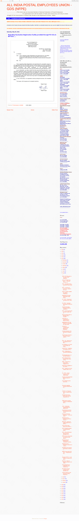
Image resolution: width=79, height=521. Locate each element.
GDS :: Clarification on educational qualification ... (67, 352)
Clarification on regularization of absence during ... (66, 319)
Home (9, 18)
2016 (62, 491)
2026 (62, 249)
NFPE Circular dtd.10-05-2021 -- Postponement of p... (67, 452)
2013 (62, 497)
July (63, 269)
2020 (62, 484)
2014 (62, 495)
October (64, 263)
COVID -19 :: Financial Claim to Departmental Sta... (66, 392)
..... (62, 274)
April (63, 476)
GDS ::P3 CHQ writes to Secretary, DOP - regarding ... (66, 277)
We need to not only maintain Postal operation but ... (66, 469)
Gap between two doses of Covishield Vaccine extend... (66, 411)
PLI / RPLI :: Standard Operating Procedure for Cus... (67, 304)
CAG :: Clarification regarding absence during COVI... (66, 407)
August (63, 267)
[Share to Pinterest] (30, 105)
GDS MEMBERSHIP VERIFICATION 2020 (18, 18)
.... (62, 338)
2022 (62, 256)
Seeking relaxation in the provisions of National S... (66, 332)
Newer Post (10, 110)
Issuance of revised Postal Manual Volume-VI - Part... (67, 377)
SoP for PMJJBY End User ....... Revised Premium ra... (66, 281)
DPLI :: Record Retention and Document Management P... (67, 433)
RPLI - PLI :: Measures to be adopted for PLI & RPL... (67, 341)
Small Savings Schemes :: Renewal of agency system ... (67, 336)
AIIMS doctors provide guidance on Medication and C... (67, 401)
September (64, 265)
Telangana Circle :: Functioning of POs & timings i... (66, 418)
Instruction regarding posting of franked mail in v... (67, 386)
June (63, 271)
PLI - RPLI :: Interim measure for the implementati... (66, 374)
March (63, 478)
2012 (62, 499)
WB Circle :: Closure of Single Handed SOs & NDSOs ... (66, 422)
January (64, 482)
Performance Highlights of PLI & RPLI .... (67, 366)
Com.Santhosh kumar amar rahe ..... (66, 381)
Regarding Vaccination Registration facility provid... (66, 296)
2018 (62, 488)
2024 (62, 253)
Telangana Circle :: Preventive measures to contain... (67, 444)
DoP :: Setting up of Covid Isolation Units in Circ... (67, 369)
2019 (62, 486)
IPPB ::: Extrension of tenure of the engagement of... (66, 362)
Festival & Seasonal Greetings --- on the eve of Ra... (67, 415)
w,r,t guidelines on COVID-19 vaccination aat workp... (67, 345)
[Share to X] (28, 105)
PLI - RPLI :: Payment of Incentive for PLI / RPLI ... (67, 300)
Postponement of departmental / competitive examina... (67, 440)
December (64, 260)
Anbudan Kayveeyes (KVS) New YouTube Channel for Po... (66, 395)
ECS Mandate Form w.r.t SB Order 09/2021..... (66, 356)
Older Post (55, 110)
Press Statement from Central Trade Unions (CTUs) (66, 358)
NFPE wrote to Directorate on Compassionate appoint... (67, 437)
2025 (62, 251)
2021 (62, 258)
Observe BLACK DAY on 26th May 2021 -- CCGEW (67, 315)
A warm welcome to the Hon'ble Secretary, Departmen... (66, 473)
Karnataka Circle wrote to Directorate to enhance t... (67, 448)
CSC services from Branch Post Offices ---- (67, 426)
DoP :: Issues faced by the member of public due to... (67, 311)
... (62, 389)
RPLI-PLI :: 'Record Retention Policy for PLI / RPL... (67, 462)
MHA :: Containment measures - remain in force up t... (66, 288)
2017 (62, 490)
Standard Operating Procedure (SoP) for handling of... (66, 308)
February (64, 480)
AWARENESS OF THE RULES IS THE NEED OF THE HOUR (67, 323)
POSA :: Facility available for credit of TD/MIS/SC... (67, 292)
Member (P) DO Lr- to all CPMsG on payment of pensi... (67, 458)
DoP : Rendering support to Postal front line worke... (66, 429)
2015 (62, 493)
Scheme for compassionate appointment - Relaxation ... (65, 328)
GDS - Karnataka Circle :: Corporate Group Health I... (67, 284)
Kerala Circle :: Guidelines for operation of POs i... (67, 349)
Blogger (45, 518)
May (63, 272)
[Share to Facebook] (29, 105)
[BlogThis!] (27, 105)
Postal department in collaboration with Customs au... (66, 465)
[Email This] (26, 105)
